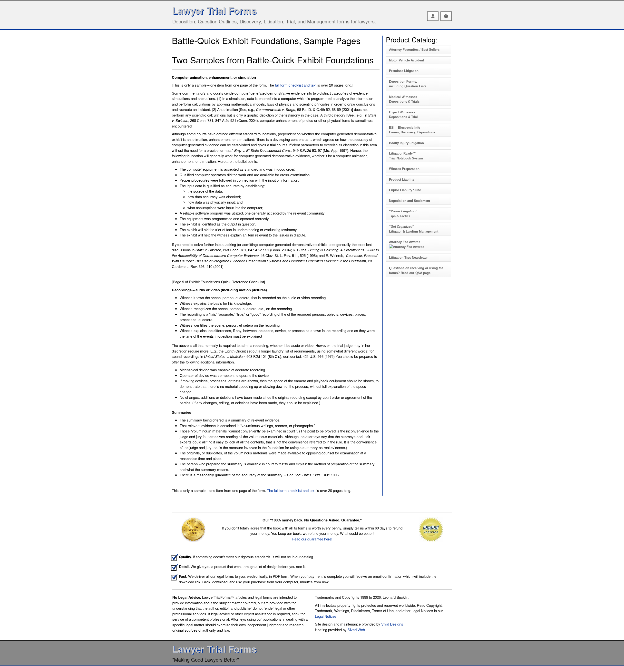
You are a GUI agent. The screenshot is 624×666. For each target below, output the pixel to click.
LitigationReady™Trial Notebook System (406, 156)
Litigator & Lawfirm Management (413, 229)
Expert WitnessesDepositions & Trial (403, 114)
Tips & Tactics (403, 213)
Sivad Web (356, 629)
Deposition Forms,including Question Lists (407, 84)
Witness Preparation (404, 169)
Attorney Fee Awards (404, 242)
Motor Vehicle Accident (406, 60)
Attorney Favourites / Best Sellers (414, 49)
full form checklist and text (295, 85)
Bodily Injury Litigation (406, 143)
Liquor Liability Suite (405, 190)
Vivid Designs (392, 624)
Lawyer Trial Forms (214, 10)
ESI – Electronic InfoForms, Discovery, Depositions (412, 130)
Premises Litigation (404, 71)
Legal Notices (326, 616)
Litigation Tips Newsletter (408, 257)
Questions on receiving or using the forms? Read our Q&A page (416, 270)
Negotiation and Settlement (409, 201)
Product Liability (401, 179)
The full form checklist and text (291, 490)
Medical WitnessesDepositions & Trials (404, 99)
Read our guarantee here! (312, 538)
